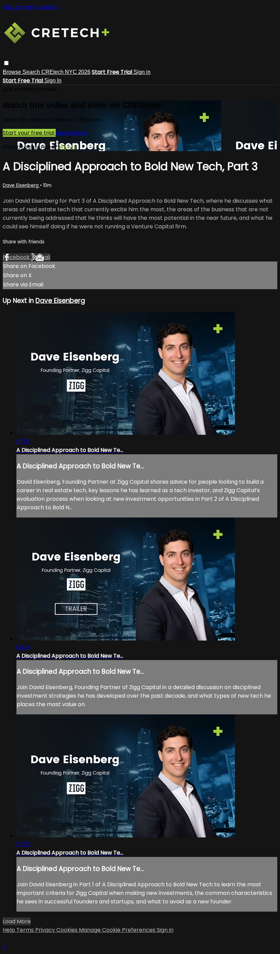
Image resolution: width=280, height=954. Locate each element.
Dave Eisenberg (21, 185)
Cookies (67, 930)
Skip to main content (31, 7)
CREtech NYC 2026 (65, 72)
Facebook (17, 257)
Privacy (45, 930)
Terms (25, 930)
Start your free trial (29, 133)
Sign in (142, 72)
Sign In (52, 80)
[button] (6, 63)
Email (43, 257)
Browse (13, 72)
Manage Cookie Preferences (118, 930)
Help (9, 930)
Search (32, 72)
